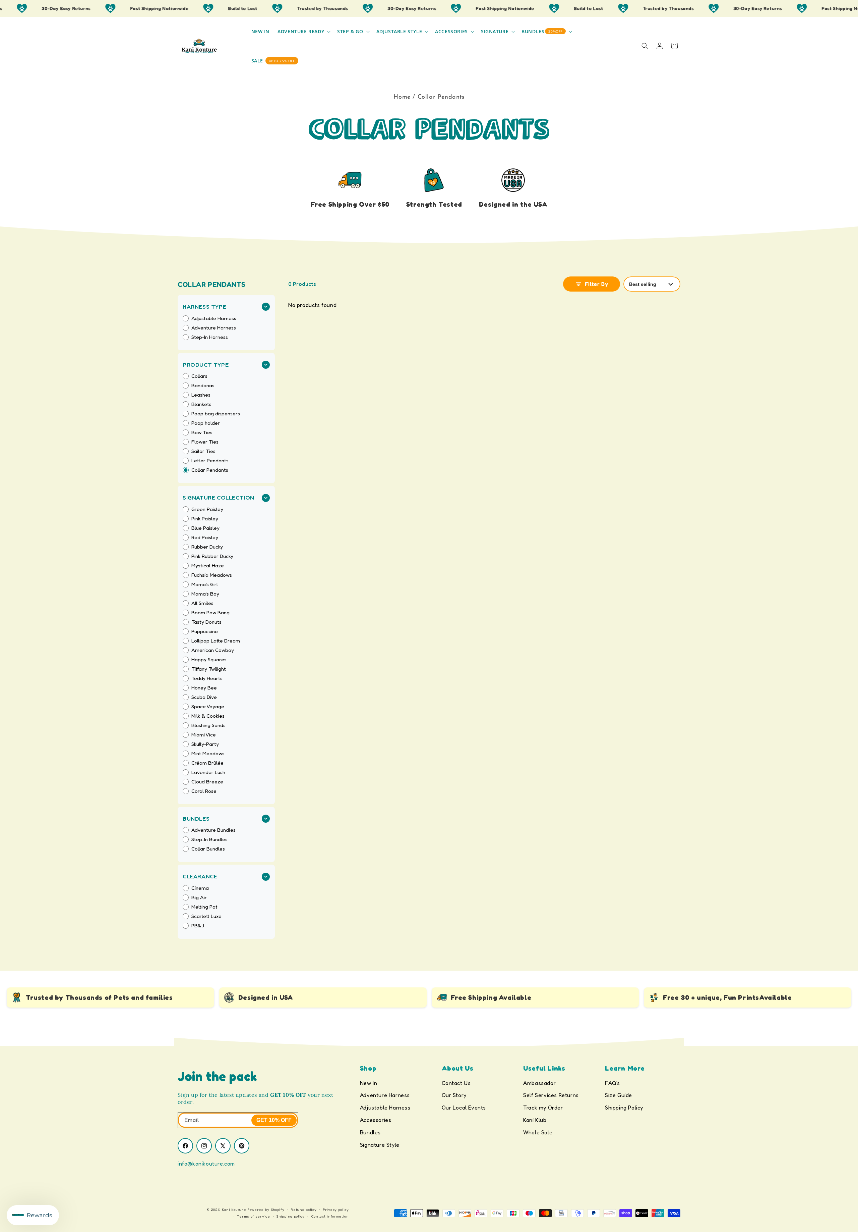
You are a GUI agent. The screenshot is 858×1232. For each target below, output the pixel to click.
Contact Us (456, 1083)
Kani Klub (534, 1120)
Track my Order (543, 1107)
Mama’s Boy (205, 594)
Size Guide (618, 1095)
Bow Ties (201, 432)
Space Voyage (207, 707)
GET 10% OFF (274, 1120)
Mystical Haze (207, 566)
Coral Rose (204, 791)
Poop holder (205, 423)
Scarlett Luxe (206, 916)
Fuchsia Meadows (211, 575)
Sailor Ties (203, 451)
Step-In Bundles (209, 839)
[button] (303, 32)
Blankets (201, 404)
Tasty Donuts (206, 622)
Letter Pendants (210, 461)
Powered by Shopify (266, 1209)
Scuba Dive (204, 697)
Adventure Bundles (213, 830)
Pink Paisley (204, 519)
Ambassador (539, 1083)
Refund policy (303, 1209)
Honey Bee (204, 688)
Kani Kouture (234, 1209)
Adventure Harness (213, 328)
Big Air (199, 897)
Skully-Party (205, 744)
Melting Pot (204, 907)
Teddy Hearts (207, 678)
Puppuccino (204, 631)
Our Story (454, 1095)
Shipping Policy (624, 1107)
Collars (199, 376)
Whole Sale (537, 1132)
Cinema (200, 888)
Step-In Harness (209, 337)
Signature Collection (218, 497)
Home (401, 97)
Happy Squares (209, 660)
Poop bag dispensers (215, 414)
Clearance (200, 876)
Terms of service (253, 1216)
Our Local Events (464, 1107)
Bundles (196, 818)
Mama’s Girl (204, 584)
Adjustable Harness (213, 318)
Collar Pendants (209, 470)
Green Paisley (207, 509)
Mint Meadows (208, 754)
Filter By (595, 283)
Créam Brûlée (207, 763)
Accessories (375, 1120)
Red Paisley (204, 537)
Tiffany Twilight (208, 669)
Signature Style (380, 1144)
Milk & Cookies (208, 716)
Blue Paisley (205, 528)
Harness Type (204, 306)
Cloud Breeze (207, 782)
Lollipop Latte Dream (215, 641)
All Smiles (202, 603)
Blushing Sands (208, 725)
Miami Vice (203, 735)
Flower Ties (205, 442)
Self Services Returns (551, 1095)
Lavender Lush (208, 772)
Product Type (206, 364)
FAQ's (612, 1083)
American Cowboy (212, 650)
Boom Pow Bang (210, 613)
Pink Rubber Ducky (212, 556)
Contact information (330, 1216)
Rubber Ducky (207, 547)
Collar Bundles (208, 849)
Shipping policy (290, 1216)
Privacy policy (336, 1209)
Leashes (200, 395)
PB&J (197, 926)
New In (368, 1083)
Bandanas (202, 385)
